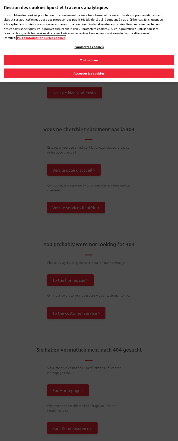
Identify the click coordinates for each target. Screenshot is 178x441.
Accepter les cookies (89, 73)
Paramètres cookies (88, 47)
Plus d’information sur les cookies (41, 38)
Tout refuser (89, 60)
